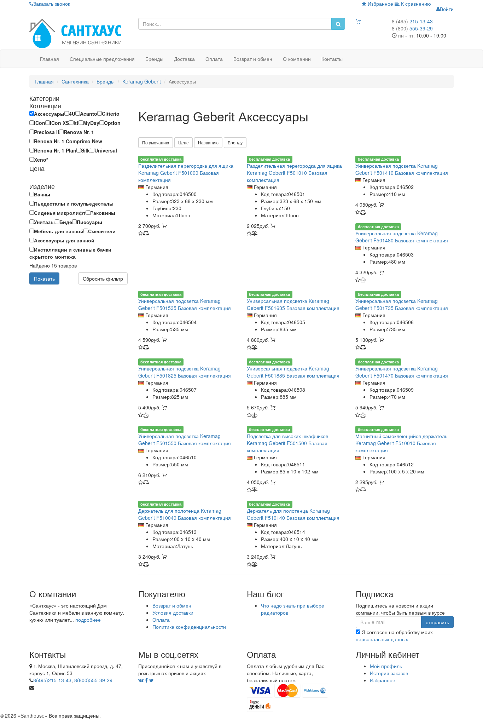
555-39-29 (412, 28)
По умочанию (155, 142)
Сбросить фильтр (103, 278)
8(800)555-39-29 (93, 680)
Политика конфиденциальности (189, 626)
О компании (297, 58)
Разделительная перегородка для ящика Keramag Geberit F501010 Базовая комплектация (294, 172)
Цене (183, 142)
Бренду (235, 142)
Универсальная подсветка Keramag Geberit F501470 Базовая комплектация (401, 372)
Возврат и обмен (252, 58)
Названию (208, 142)
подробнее (88, 619)
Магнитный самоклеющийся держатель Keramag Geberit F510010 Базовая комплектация (401, 443)
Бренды (154, 58)
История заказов (389, 673)
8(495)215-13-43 (52, 680)
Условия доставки (172, 612)
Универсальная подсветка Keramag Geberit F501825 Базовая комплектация (184, 372)
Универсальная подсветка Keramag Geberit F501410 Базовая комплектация (401, 169)
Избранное (379, 3)
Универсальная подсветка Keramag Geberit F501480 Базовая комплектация (401, 237)
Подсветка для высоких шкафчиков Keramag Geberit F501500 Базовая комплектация (287, 443)
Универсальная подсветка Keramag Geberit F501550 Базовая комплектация (184, 439)
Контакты (332, 58)
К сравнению (415, 3)
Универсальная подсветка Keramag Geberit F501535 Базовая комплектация (184, 304)
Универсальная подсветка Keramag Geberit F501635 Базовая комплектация (293, 304)
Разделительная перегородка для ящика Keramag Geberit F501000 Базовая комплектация (185, 172)
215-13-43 (412, 21)
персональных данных (382, 639)
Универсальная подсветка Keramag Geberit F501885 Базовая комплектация (293, 372)
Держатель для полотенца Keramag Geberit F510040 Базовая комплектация (184, 514)
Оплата (214, 58)
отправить (437, 622)
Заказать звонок (51, 3)
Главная (49, 58)
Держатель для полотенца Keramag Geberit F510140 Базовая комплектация (293, 514)
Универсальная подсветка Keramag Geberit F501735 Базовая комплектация (401, 304)
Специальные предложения (102, 58)
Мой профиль (386, 665)
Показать (44, 278)
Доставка (184, 58)
